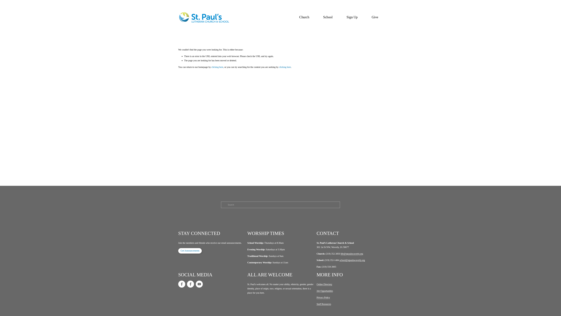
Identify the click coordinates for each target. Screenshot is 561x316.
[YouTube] (199, 284)
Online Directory (324, 284)
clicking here (217, 67)
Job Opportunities (325, 291)
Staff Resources (324, 304)
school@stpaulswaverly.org (352, 260)
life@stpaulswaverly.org (352, 254)
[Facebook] (181, 284)
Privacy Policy (323, 297)
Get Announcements (190, 250)
